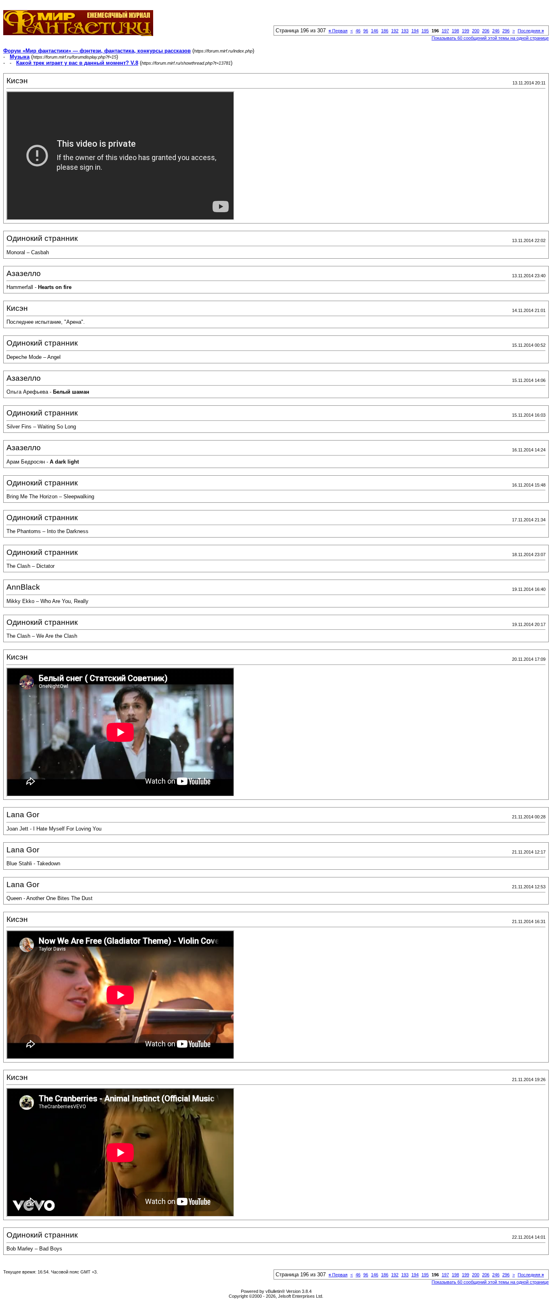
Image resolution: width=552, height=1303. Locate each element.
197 (445, 30)
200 (475, 30)
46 (358, 30)
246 (495, 30)
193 (405, 30)
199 (465, 30)
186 (384, 30)
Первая (338, 30)
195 (425, 30)
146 (374, 30)
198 (455, 30)
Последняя (531, 30)
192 (394, 30)
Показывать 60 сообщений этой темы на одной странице (490, 38)
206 (485, 30)
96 (365, 30)
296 (506, 30)
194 (415, 30)
